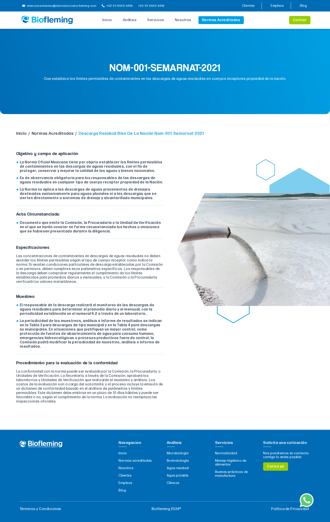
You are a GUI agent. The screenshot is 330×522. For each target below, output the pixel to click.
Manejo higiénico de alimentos (230, 462)
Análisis (130, 20)
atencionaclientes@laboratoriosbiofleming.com (61, 6)
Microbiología (178, 453)
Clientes (248, 6)
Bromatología (178, 461)
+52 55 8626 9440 (119, 6)
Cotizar (300, 20)
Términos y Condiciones (40, 509)
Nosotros (183, 20)
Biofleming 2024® (166, 509)
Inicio (107, 20)
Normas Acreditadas (221, 20)
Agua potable (178, 475)
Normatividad (226, 453)
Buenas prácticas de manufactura (231, 474)
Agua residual (178, 468)
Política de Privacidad (290, 509)
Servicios (155, 20)
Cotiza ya (275, 466)
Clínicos (173, 483)
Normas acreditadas (135, 461)
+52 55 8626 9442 (151, 6)
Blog (303, 6)
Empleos (277, 6)
